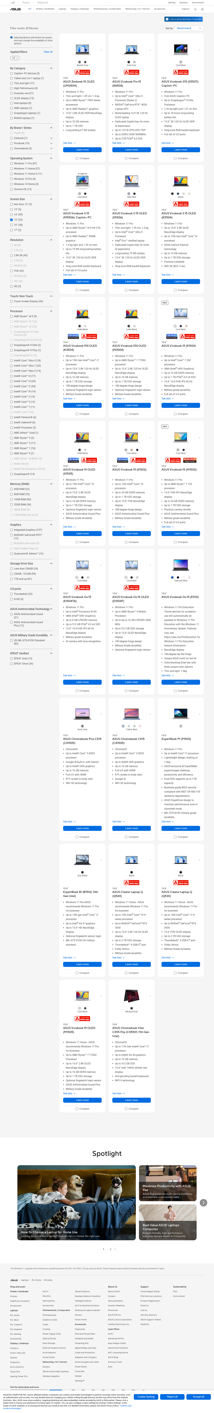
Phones (13, 1296)
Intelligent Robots (83, 1301)
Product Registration (150, 1301)
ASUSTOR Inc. (114, 1315)
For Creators (16, 1324)
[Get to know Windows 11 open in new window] (184, 22)
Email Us (145, 1305)
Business (184, 2)
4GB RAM (15, 488)
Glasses (13, 1357)
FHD (12, 270)
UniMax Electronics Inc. (119, 1324)
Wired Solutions (82, 1291)
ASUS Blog (113, 1357)
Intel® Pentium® (19, 416)
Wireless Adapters (51, 1376)
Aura (110, 1366)
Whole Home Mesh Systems (56, 1371)
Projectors (15, 1362)
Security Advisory (149, 1315)
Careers (111, 1296)
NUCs (45, 1291)
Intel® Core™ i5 (18, 380)
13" (12, 208)
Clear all (48, 51)
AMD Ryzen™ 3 (18, 437)
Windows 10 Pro (19, 178)
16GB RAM (16, 498)
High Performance (20, 87)
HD (12, 285)
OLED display (17, 97)
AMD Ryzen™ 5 (18, 442)
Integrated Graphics (21, 529)
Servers (78, 1315)
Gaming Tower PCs (19, 1376)
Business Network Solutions (88, 1296)
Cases (45, 1324)
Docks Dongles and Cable (87, 1362)
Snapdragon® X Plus (22, 349)
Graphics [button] (15, 524)
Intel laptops (17, 102)
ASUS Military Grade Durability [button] (29, 635)
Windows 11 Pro (19, 162)
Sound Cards (49, 1357)
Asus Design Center (117, 1343)
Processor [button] (16, 311)
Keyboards (80, 1329)
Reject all (172, 1396)
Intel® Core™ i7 (18, 385)
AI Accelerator (49, 1352)
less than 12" (17, 203)
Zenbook (15, 137)
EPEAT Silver (17, 662)
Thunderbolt (17, 593)
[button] (171, 2)
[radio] (79, 62)
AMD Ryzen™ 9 (18, 452)
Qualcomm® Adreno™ (22, 552)
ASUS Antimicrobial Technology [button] (30, 609)
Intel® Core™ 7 (18, 406)
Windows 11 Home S (21, 172)
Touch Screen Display (22, 300)
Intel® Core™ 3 (18, 395)
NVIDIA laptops (18, 117)
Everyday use (17, 92)
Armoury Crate (115, 1362)
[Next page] (115, 1249)
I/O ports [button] (15, 588)
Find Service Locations (151, 1296)
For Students (16, 1329)
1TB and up (16, 578)
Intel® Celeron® (19, 421)
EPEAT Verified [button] (19, 653)
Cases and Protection (85, 1352)
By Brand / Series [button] (20, 127)
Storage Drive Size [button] (21, 563)
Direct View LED (17, 1353)
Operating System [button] (21, 158)
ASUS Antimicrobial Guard (24, 613)
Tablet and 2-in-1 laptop (23, 77)
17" (12, 229)
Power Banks (81, 1366)
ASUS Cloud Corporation (120, 1319)
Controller (79, 1371)
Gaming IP (79, 1381)
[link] (15, 9)
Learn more (82, 149)
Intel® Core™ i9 (18, 390)
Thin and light (18, 82)
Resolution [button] (16, 240)
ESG (175, 1291)
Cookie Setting (146, 1396)
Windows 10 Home (20, 183)
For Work (14, 1320)
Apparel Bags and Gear (85, 1348)
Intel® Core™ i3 (18, 375)
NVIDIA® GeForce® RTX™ (24, 534)
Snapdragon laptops (21, 112)
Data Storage (49, 1343)
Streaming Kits (82, 1343)
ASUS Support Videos (151, 1319)
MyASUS (145, 1324)
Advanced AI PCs (116, 1338)
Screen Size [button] (17, 199)
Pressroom (113, 1310)
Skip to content (12, 9)
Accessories (15, 1306)
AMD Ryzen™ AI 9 (19, 315)
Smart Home (81, 1319)
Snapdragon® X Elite (21, 344)
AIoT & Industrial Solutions (87, 1305)
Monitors (14, 1348)
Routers (46, 1367)
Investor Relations (116, 1305)
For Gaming (15, 1334)
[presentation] (200, 28)
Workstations (49, 1301)
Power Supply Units (52, 1334)
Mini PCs (47, 1296)
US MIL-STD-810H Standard (25, 639)
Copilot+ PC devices (21, 72)
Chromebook (17, 147)
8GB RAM (15, 493)
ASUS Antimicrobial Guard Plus (27, 621)
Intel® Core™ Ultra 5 (21, 359)
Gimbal (78, 1376)
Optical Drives (49, 1338)
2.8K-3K (14, 254)
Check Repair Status (150, 1291)
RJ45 (13, 598)
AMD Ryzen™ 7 (18, 447)
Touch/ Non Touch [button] (21, 296)
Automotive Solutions (118, 1348)
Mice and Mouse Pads (85, 1334)
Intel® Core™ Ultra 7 (21, 364)
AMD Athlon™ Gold (20, 432)
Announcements (115, 1301)
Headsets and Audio (84, 1338)
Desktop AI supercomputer (87, 1310)
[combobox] (189, 28)
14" (12, 213)
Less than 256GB (19, 567)
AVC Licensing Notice (118, 1352)
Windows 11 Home (20, 167)
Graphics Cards (50, 1320)
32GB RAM (16, 503)
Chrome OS (16, 188)
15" (12, 218)
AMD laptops (17, 107)
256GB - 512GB (18, 573)
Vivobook (15, 142)
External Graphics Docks (54, 1348)
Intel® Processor (19, 426)
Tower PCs (15, 1371)
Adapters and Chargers (86, 1357)
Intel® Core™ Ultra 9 (21, 370)
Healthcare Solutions (20, 1301)
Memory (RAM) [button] (19, 484)
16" (12, 224)
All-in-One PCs (17, 1367)
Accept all (198, 1396)
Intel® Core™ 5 (18, 401)
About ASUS (114, 1291)
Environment (198, 2)
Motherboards (49, 1315)
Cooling (46, 1329)
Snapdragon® (18, 473)
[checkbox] (82, 158)
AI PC (110, 1334)
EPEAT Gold (16, 657)
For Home (14, 1315)
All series (48, 1280)
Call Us (144, 1310)
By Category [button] (17, 68)
